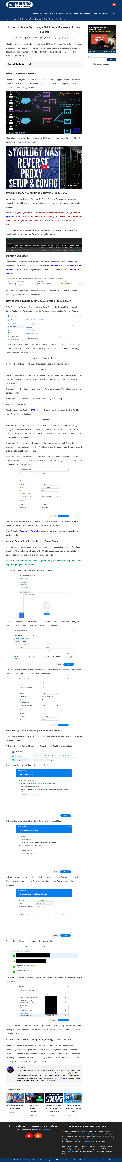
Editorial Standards (90, 1160)
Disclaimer (69, 1160)
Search (89, 56)
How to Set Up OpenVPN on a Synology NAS (35, 1108)
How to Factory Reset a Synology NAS (15, 1107)
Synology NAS (58, 38)
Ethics (100, 1160)
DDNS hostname (52, 266)
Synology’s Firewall (29, 531)
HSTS (32, 410)
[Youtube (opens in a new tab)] (114, 4)
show (28, 64)
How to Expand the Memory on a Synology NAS (73, 1108)
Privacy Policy (45, 1160)
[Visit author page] (10, 1069)
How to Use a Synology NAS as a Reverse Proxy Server (45, 19)
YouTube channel (42, 1130)
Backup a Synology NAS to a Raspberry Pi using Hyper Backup (54, 1108)
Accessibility (78, 1160)
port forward (12, 217)
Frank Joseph (20, 38)
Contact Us (106, 1160)
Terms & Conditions (57, 1160)
